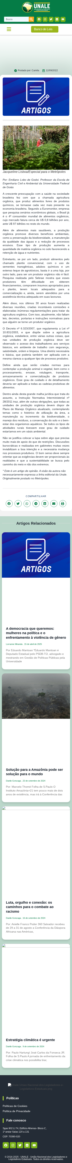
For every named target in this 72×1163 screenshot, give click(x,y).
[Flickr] (57, 19)
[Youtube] (62, 19)
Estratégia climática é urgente (30, 1040)
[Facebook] (39, 19)
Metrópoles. (41, 478)
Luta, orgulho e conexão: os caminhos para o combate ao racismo (30, 907)
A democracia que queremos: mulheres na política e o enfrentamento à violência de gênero (36, 633)
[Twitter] (51, 19)
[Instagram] (45, 19)
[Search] (31, 19)
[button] (9, 29)
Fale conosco (16, 1120)
